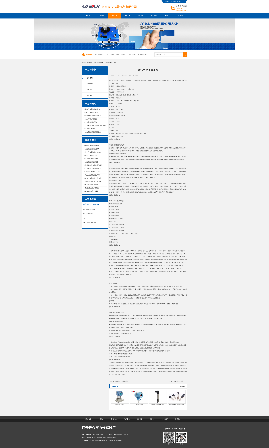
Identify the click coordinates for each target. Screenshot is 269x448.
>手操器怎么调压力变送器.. (93, 116)
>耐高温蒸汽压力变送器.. (92, 185)
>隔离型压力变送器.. (91, 129)
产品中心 (128, 15)
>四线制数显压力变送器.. (92, 188)
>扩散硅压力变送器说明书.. (93, 181)
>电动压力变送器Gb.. (91, 155)
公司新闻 (109, 62)
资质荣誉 (141, 15)
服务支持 (154, 15)
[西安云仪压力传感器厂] (109, 2)
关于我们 (101, 15)
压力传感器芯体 (99, 54)
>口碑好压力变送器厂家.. (92, 172)
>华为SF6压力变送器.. (91, 119)
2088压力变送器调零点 (121, 381)
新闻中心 (114, 15)
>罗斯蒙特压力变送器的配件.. (93, 165)
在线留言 (166, 1)
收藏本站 (174, 1)
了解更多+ (182, 386)
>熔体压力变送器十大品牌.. (93, 178)
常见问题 (90, 89)
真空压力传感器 (131, 54)
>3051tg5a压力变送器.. (91, 191)
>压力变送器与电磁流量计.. (93, 168)
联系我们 (180, 15)
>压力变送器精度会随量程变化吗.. (95, 125)
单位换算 (90, 95)
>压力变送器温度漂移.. (91, 162)
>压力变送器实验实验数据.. (93, 132)
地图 (180, 1)
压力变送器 (125, 80)
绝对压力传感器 (120, 54)
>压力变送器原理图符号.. (92, 149)
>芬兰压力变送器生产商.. (92, 175)
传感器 (111, 318)
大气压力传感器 (109, 54)
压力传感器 (140, 348)
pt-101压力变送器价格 (180, 381)
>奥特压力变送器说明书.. (92, 109)
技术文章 (90, 84)
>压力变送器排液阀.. (91, 122)
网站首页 (88, 15)
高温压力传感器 (142, 54)
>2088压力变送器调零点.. (92, 145)
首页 (95, 62)
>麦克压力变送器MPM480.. (93, 152)
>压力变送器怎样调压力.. (92, 158)
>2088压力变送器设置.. (91, 112)
